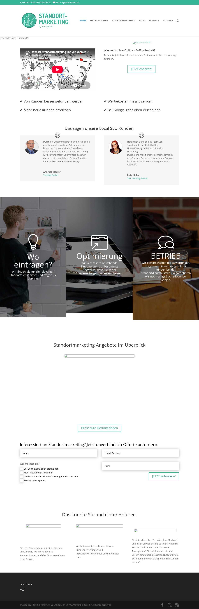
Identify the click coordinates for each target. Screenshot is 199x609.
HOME (82, 20)
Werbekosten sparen (34, 480)
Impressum (26, 584)
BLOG (142, 20)
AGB (22, 589)
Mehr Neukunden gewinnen (38, 472)
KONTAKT (154, 20)
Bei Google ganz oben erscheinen (41, 468)
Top (191, 601)
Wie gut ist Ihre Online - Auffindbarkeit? (129, 50)
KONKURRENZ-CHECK (123, 20)
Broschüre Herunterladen (99, 428)
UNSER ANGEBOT (99, 20)
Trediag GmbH (50, 175)
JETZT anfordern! (164, 476)
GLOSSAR (168, 20)
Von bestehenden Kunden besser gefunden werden (51, 476)
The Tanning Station (137, 178)
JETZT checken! (141, 69)
